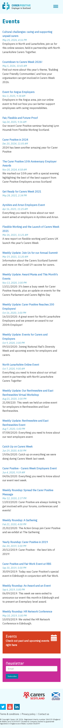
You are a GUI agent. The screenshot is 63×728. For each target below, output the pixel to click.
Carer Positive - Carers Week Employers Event (29, 468)
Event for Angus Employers (18, 92)
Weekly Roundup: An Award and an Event (26, 585)
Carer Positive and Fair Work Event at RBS (26, 563)
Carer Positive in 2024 (15, 139)
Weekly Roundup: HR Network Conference (27, 611)
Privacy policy (29, 714)
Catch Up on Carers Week (17, 446)
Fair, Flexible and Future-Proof (20, 117)
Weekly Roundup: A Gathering (19, 520)
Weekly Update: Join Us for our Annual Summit (30, 252)
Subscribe (12, 676)
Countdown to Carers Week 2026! (22, 62)
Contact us (43, 714)
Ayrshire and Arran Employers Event (23, 205)
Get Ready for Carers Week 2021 (21, 191)
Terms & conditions (9, 714)
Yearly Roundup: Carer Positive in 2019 (25, 542)
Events (11, 637)
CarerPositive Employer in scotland (16, 6)
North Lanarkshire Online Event (20, 364)
